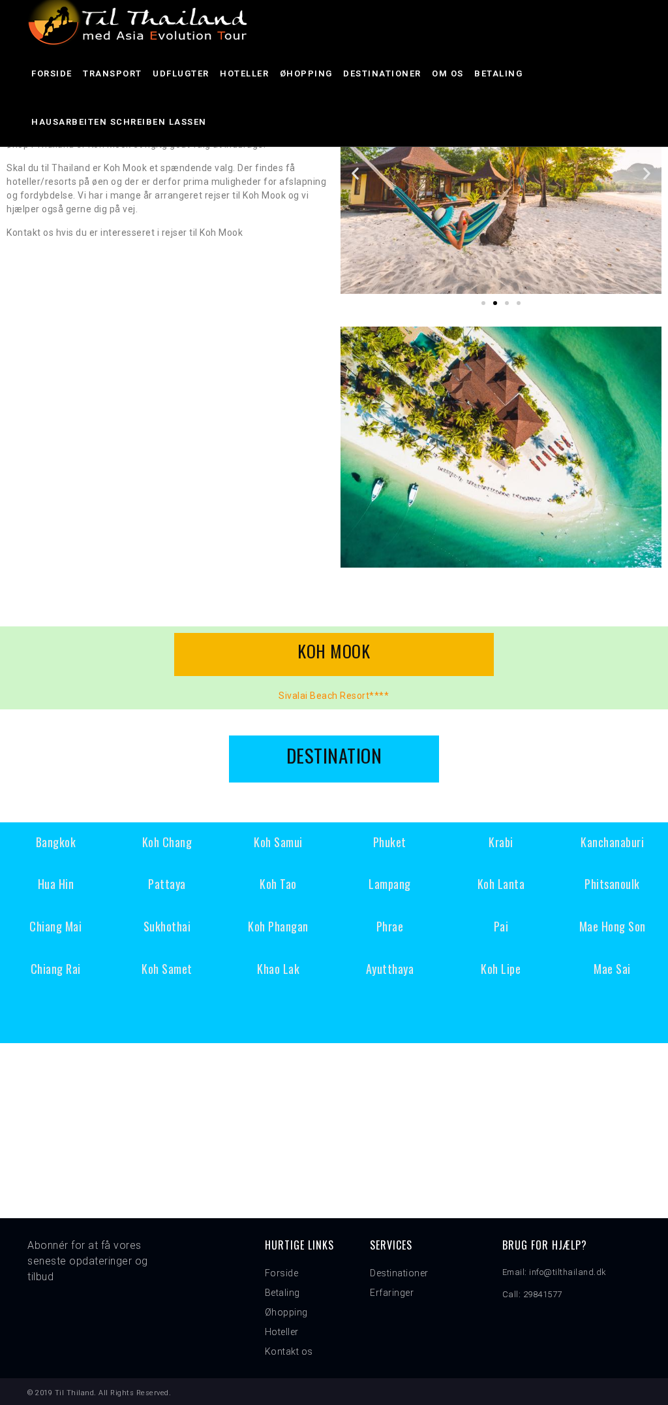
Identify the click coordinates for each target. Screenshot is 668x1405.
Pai (501, 926)
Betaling (498, 73)
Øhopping (306, 73)
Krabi (501, 841)
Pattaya (167, 883)
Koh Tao (278, 883)
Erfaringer (392, 1292)
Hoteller (244, 73)
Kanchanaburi (612, 841)
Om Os (448, 73)
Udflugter (181, 73)
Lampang (390, 883)
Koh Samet (167, 968)
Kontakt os (289, 1351)
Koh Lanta (501, 883)
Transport (112, 73)
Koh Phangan (278, 926)
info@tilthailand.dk (568, 1272)
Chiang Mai (55, 926)
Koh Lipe (501, 968)
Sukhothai (167, 926)
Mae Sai (612, 968)
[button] (483, 303)
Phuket (389, 841)
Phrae (390, 926)
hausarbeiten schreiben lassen (119, 122)
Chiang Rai (56, 968)
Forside (51, 73)
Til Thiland (75, 1393)
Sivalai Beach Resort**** (334, 695)
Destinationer (382, 73)
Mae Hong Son (612, 926)
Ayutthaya (390, 968)
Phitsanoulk (612, 883)
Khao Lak (278, 968)
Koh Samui (278, 841)
